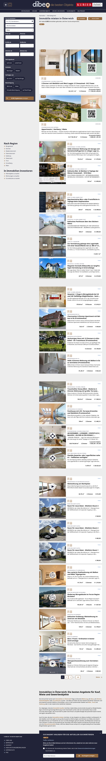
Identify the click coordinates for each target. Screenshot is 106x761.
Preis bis (22, 34)
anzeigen (19, 98)
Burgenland (9, 146)
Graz (93, 702)
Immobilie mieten (58, 717)
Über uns (9, 740)
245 (78, 677)
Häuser (34, 11)
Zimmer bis (23, 51)
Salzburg (8, 156)
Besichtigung (9, 83)
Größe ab (8, 42)
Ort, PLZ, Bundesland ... (10, 18)
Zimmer (99, 699)
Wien (7, 165)
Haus (92, 699)
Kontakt (8, 745)
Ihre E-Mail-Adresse (47, 752)
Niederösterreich (11, 151)
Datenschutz (10, 750)
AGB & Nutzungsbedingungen (16, 747)
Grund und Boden (58, 11)
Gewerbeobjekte (44, 11)
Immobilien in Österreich (63, 699)
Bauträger (81, 11)
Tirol (7, 161)
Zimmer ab (8, 51)
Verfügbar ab (9, 75)
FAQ (7, 752)
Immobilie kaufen (58, 708)
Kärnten (8, 149)
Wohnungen (25, 11)
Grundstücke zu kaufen (13, 178)
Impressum (9, 743)
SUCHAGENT (82, 18)
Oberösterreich (10, 153)
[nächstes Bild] (64, 151)
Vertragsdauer (9, 59)
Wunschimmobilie (50, 724)
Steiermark (9, 158)
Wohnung (85, 699)
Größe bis (23, 42)
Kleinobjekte (71, 11)
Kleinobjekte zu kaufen (12, 173)
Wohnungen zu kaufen (12, 176)
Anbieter (8, 67)
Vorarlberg (9, 163)
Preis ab (7, 34)
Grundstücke (57, 700)
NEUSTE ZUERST (95, 18)
